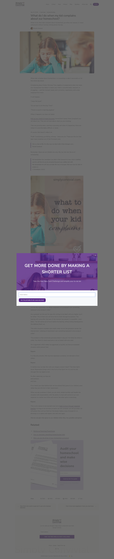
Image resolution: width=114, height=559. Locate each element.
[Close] (95, 255)
